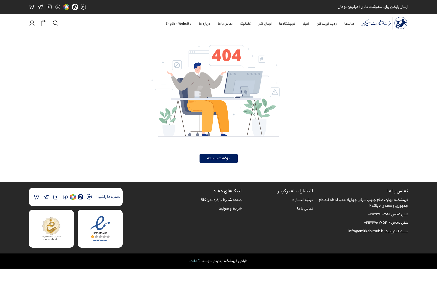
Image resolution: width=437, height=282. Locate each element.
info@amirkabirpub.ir (365, 231)
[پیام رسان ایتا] (80, 197)
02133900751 (379, 214)
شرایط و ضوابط (230, 208)
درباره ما (204, 24)
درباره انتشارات (302, 200)
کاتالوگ (245, 24)
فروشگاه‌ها (287, 24)
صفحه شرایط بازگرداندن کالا (221, 200)
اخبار (306, 24)
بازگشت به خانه (218, 158)
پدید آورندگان (327, 24)
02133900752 (375, 222)
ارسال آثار (265, 24)
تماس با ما (225, 24)
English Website (178, 24)
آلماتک (194, 261)
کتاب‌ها (349, 24)
